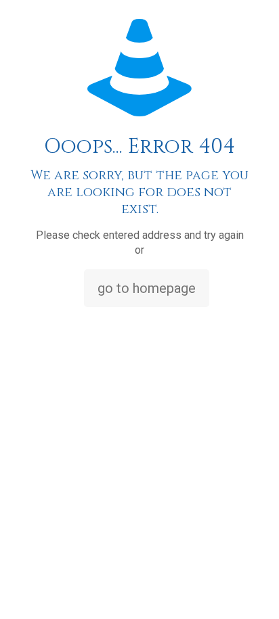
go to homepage (147, 288)
